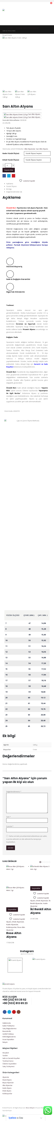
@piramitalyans (27, 954)
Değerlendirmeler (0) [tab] (14, 192)
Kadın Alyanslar (12, 924)
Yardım (5, 1055)
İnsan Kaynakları (8, 1039)
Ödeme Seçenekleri (9, 1064)
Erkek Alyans (7, 1091)
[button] (33, 4)
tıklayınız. (10, 248)
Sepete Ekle (8, 170)
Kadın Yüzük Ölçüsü (11, 153)
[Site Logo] (9, 16)
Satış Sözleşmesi (8, 1066)
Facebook (4, 175)
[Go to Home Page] (3, 28)
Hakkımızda (7, 1023)
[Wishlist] (44, 4)
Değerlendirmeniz (13, 791)
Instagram (18, 1012)
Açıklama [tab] (9, 183)
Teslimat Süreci (8, 1061)
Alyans (8, 922)
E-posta (9, 826)
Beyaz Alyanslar (8, 1083)
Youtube (14, 1012)
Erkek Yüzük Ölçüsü (11, 160)
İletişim (5, 1042)
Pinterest (13, 175)
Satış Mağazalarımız (9, 1028)
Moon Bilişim (30, 1108)
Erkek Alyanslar (18, 922)
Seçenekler (12, 909)
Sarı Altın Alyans (42, 149)
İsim (8, 817)
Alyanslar (6, 1077)
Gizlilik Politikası (8, 1034)
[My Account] (39, 4)
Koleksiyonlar (11, 927)
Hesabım (6, 1053)
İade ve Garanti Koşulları (11, 1058)
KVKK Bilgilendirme (9, 1037)
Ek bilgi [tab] (8, 189)
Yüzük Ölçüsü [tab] (11, 186)
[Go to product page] (17, 886)
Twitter (9, 175)
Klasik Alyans (7, 1080)
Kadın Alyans (7, 1088)
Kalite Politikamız (8, 1026)
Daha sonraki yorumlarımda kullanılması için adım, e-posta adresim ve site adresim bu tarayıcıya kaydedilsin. (26, 839)
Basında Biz (7, 1031)
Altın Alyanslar (29, 149)
